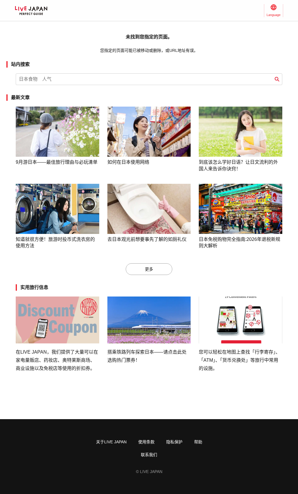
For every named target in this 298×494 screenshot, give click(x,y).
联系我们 (149, 454)
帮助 (198, 442)
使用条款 (146, 442)
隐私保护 (174, 442)
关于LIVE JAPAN (111, 442)
